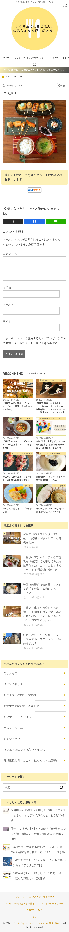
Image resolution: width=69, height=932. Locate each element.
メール (8, 304)
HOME (6, 58)
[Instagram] (34, 64)
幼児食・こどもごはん (17, 716)
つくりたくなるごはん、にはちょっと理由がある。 (37, 923)
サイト (7, 321)
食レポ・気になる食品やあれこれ (24, 749)
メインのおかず (13, 684)
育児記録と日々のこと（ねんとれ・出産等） (31, 760)
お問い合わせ (35, 910)
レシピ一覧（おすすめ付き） (22, 903)
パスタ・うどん (13, 727)
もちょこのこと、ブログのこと (29, 58)
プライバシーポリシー (52, 903)
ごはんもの (10, 673)
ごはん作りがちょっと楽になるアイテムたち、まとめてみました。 (34, 70)
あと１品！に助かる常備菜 (20, 694)
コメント (10, 253)
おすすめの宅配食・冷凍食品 (21, 705)
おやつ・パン (12, 738)
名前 (7, 287)
